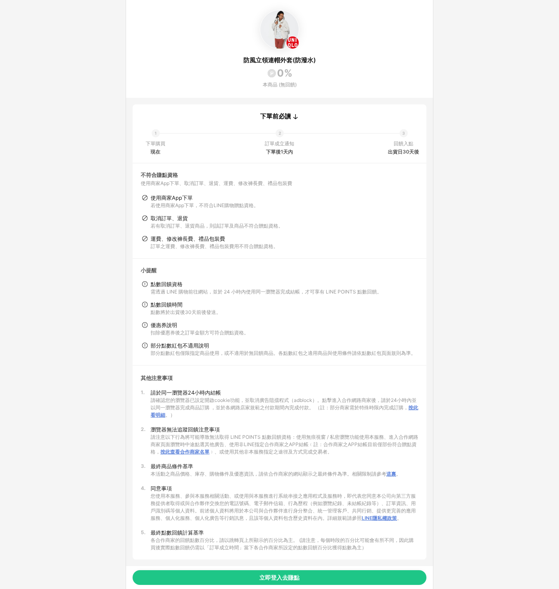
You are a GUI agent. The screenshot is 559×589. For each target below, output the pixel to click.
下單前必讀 (275, 116)
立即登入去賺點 (279, 577)
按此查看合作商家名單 (185, 452)
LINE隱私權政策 (379, 518)
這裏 (391, 474)
